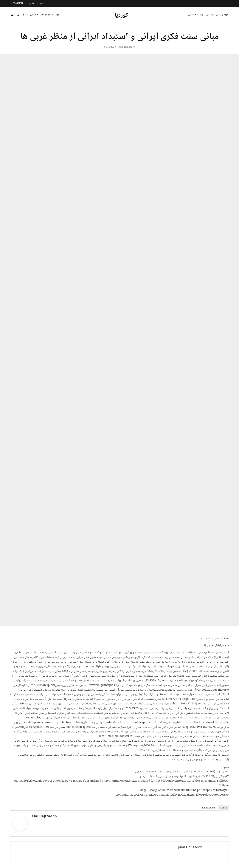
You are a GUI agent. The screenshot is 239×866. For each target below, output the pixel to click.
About (223, 808)
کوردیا (121, 15)
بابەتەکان (210, 15)
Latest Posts (208, 808)
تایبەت (201, 15)
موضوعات (45, 15)
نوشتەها (55, 15)
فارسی (31, 3)
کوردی (42, 3)
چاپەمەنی (192, 15)
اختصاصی (34, 15)
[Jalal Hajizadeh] (20, 830)
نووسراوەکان (222, 15)
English (18, 3)
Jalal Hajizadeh (127, 47)
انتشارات (24, 15)
